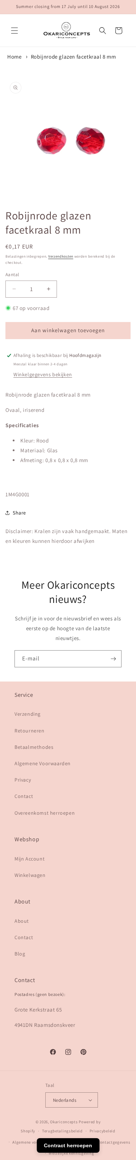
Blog (20, 953)
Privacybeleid (102, 1130)
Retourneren (30, 730)
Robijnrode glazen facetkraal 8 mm (73, 56)
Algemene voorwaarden (34, 1142)
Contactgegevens (114, 1142)
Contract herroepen (68, 1145)
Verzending (28, 714)
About (22, 921)
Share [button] (19, 512)
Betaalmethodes (34, 747)
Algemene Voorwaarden (43, 763)
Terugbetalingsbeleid (62, 1130)
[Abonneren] (113, 658)
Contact (24, 796)
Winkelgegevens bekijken (42, 374)
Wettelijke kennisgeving (71, 1153)
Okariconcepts (64, 1121)
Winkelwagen (30, 875)
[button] (14, 31)
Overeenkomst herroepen (45, 813)
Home (14, 56)
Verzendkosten (60, 256)
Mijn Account (30, 858)
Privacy (23, 779)
